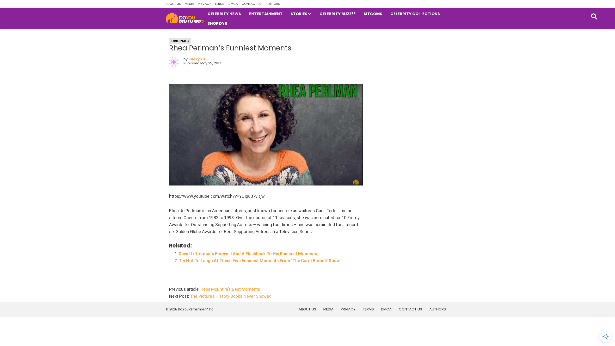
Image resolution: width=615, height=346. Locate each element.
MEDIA (189, 3)
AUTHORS (272, 3)
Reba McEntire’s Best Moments (230, 289)
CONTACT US (252, 3)
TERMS (220, 3)
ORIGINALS (180, 41)
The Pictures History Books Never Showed (230, 296)
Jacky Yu (197, 59)
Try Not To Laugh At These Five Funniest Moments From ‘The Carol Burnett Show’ (260, 260)
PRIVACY (204, 3)
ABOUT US (173, 3)
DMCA (233, 3)
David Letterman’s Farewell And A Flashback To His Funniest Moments (248, 253)
